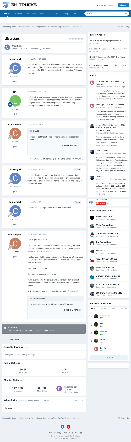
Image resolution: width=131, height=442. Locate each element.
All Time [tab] (124, 309)
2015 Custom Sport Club (108, 284)
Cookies (78, 433)
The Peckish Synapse (104, 151)
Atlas (101, 323)
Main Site (18, 14)
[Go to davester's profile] (92, 83)
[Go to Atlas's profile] (96, 324)
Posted (116, 87)
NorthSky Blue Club (105, 267)
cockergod (19, 46)
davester (101, 87)
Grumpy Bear (103, 153)
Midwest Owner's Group (108, 276)
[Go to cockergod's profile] (7, 47)
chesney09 (14, 124)
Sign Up (123, 5)
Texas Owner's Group (106, 259)
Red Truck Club (103, 242)
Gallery (65, 14)
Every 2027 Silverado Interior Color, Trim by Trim (108, 49)
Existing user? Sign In (105, 5)
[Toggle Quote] (31, 131)
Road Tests (44, 14)
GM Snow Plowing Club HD (109, 293)
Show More (108, 357)
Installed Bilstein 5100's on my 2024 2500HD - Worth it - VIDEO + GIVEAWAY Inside (110, 127)
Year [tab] (113, 309)
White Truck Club (104, 225)
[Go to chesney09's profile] (15, 133)
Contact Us (68, 433)
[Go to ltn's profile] (15, 101)
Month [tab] (103, 309)
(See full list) (79, 400)
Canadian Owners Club (107, 233)
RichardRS (67, 389)
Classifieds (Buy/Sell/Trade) (39, 49)
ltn (14, 91)
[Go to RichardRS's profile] (59, 388)
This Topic (116, 13)
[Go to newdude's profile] (96, 332)
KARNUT (103, 340)
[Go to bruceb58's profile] (92, 126)
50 (16, 147)
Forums (7, 14)
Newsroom (31, 14)
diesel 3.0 (100, 250)
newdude (103, 332)
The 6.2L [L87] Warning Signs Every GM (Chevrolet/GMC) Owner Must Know (105, 41)
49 (16, 81)
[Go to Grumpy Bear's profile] (92, 152)
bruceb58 (102, 133)
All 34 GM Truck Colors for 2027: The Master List (107, 57)
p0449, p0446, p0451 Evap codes (110, 105)
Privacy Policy (55, 433)
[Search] (126, 14)
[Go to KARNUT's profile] (96, 341)
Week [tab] (93, 309)
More (75, 14)
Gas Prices (100, 177)
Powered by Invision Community (65, 438)
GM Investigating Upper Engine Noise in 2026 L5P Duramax (107, 65)
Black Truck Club (104, 216)
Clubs (55, 14)
